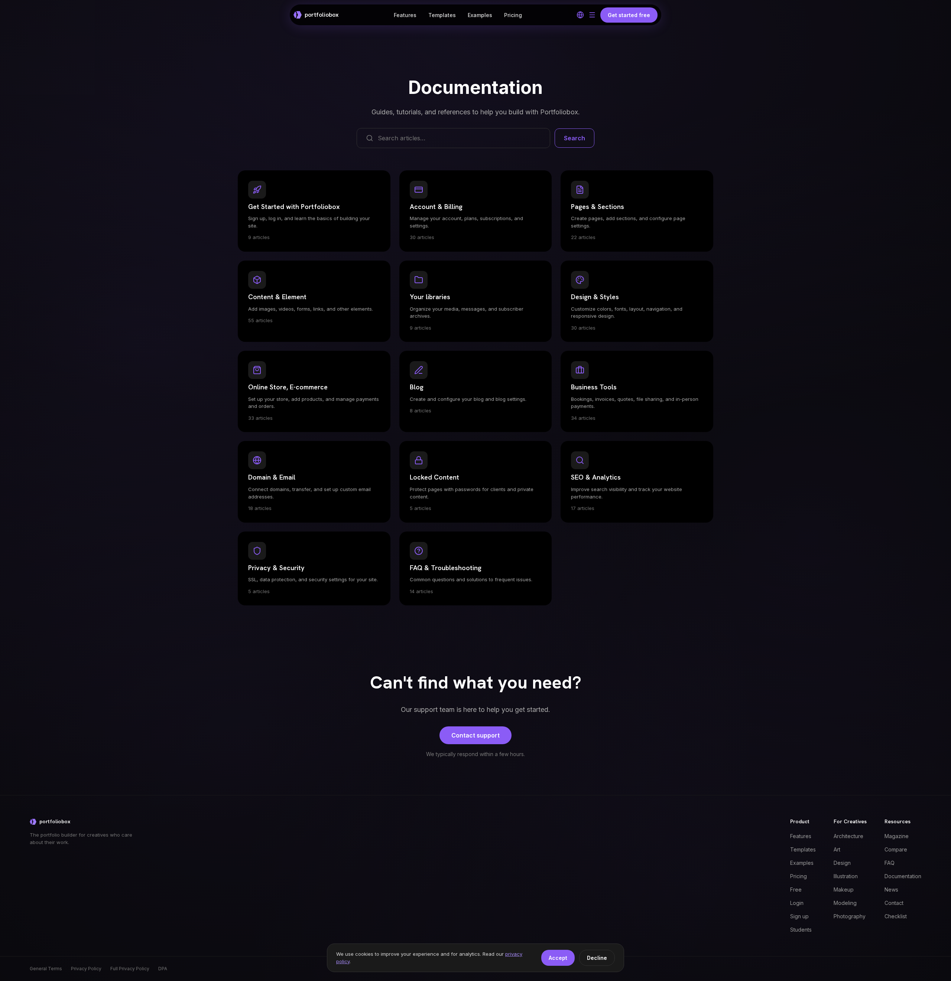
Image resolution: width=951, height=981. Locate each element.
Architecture (848, 836)
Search (574, 138)
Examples (480, 15)
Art (837, 849)
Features (405, 15)
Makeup (844, 889)
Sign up (799, 916)
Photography (850, 916)
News (891, 889)
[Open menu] (592, 15)
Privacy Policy (86, 968)
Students (801, 929)
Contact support (475, 735)
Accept (558, 958)
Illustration (846, 876)
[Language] (580, 15)
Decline (597, 958)
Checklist (896, 916)
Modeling (845, 903)
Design (842, 863)
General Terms (46, 968)
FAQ (890, 863)
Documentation (903, 876)
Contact (894, 903)
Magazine (897, 836)
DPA (162, 968)
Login (797, 903)
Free (796, 889)
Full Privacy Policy (129, 968)
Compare (896, 849)
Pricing (513, 15)
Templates (442, 15)
